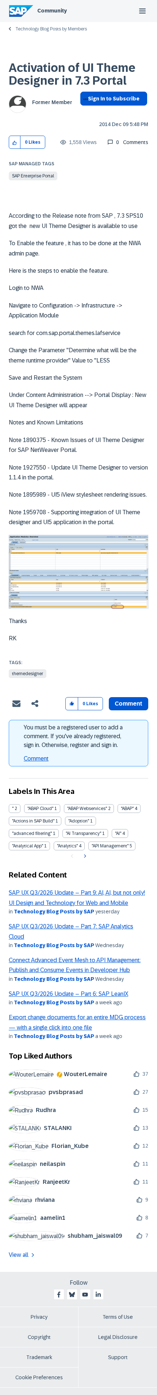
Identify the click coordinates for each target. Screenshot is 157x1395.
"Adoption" (78, 821)
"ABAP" (127, 808)
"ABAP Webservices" (87, 808)
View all (18, 1255)
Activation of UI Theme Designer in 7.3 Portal (72, 74)
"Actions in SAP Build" (33, 821)
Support (118, 1357)
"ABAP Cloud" (40, 808)
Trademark (39, 1357)
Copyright (39, 1337)
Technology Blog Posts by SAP (54, 911)
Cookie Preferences (39, 1377)
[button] (14, 142)
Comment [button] (128, 703)
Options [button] (84, 111)
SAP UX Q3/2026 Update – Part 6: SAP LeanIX (68, 994)
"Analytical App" (27, 846)
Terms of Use (118, 1317)
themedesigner (27, 673)
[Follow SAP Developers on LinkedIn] (98, 1295)
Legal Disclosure (118, 1337)
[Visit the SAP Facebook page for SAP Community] (59, 1295)
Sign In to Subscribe (113, 99)
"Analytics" (67, 846)
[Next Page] (84, 856)
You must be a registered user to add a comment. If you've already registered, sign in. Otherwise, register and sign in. (73, 736)
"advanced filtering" (32, 833)
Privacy (39, 1317)
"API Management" (110, 846)
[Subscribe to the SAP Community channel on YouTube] (85, 1295)
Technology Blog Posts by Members (51, 29)
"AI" (118, 833)
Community (52, 11)
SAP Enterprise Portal (33, 175)
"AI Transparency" (83, 833)
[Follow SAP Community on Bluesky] (72, 1295)
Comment (36, 758)
